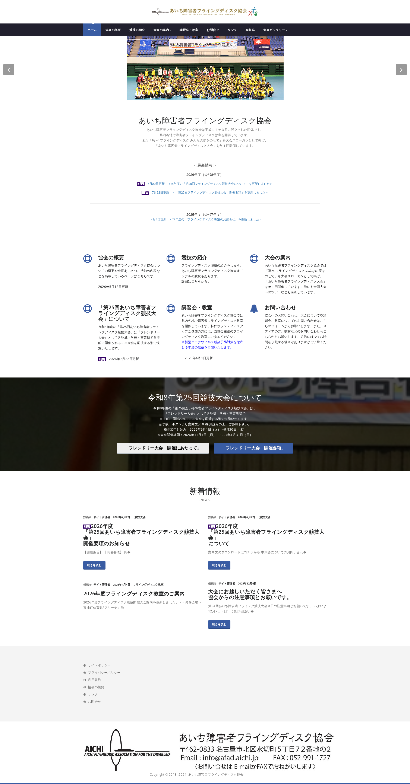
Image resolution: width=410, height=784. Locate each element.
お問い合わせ (280, 307)
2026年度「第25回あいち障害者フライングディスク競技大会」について (266, 534)
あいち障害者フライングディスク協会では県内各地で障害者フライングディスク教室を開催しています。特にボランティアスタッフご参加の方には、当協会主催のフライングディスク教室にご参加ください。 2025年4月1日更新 (212, 336)
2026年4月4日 (121, 584)
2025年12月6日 (247, 583)
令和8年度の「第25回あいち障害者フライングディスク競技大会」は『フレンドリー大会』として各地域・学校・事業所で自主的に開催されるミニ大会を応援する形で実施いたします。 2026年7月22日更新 (129, 343)
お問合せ (213, 30)
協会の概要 (113, 30)
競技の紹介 (137, 30)
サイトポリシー (99, 665)
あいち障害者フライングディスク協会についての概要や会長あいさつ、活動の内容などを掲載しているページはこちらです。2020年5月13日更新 (129, 276)
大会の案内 (161, 30)
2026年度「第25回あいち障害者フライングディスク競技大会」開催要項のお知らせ (141, 534)
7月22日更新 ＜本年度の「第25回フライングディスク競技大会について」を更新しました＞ (209, 183)
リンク (232, 30)
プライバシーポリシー (104, 672)
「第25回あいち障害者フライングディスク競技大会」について (127, 313)
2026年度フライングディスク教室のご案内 (134, 593)
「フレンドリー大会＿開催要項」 (253, 448)
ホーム (92, 30)
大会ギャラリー (274, 30)
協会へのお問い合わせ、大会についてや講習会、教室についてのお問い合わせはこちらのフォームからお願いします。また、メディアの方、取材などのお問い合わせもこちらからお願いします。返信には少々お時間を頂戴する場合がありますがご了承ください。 (296, 331)
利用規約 (94, 680)
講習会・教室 (189, 30)
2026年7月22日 (122, 517)
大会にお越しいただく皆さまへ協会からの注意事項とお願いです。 (250, 594)
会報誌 (250, 30)
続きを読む (94, 565)
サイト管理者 (102, 517)
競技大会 (140, 517)
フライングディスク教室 (148, 584)
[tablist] (205, 94)
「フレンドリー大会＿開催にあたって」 (162, 448)
